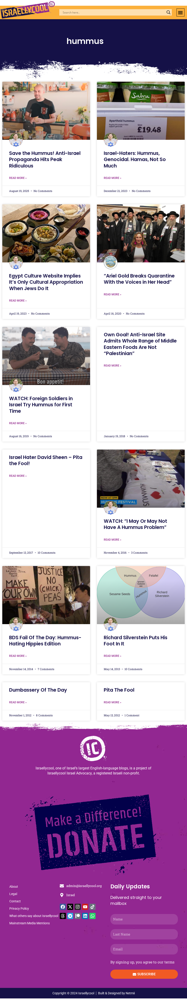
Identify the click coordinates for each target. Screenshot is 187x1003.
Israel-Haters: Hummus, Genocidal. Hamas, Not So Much (135, 159)
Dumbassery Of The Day (38, 690)
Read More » (18, 178)
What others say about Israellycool (33, 916)
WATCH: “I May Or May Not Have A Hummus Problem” (135, 524)
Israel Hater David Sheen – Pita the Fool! (45, 460)
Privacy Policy (19, 908)
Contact (15, 901)
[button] (180, 12)
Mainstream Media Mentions (29, 923)
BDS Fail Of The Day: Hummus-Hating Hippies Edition (45, 640)
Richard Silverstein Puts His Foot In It (135, 640)
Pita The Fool (119, 690)
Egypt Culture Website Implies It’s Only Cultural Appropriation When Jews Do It (46, 282)
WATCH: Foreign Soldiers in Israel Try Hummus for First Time (41, 404)
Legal (13, 894)
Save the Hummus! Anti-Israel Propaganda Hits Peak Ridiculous (45, 159)
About (13, 886)
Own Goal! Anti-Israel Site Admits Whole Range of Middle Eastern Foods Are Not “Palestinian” (140, 344)
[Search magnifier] (168, 12)
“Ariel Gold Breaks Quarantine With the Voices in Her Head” (139, 278)
